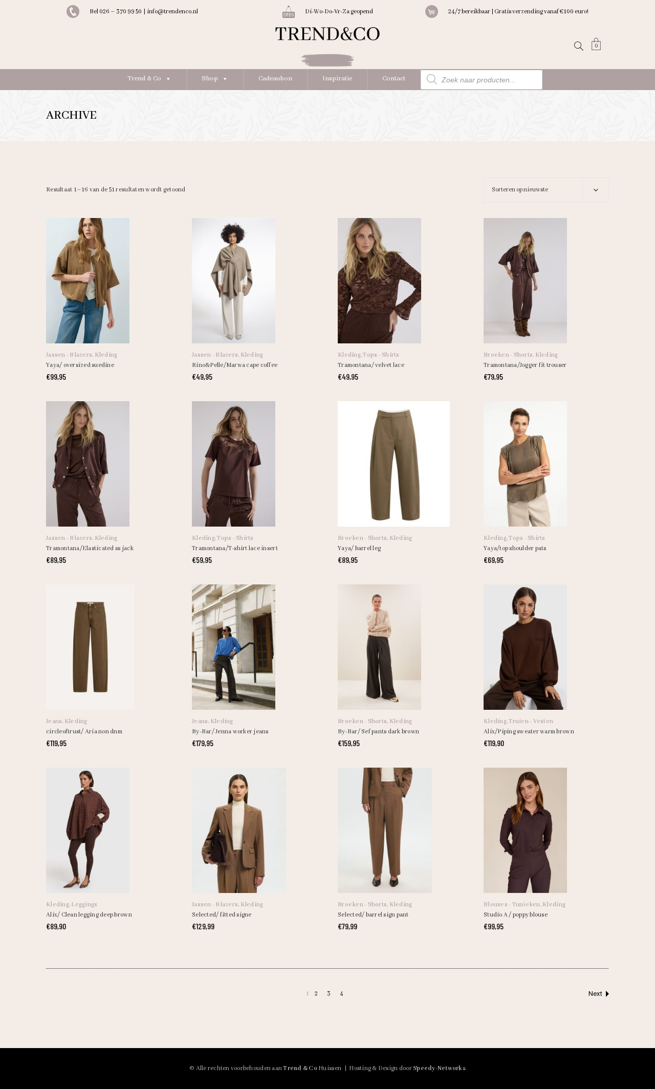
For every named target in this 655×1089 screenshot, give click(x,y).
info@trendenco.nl (172, 11)
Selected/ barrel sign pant (373, 915)
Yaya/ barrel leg (359, 548)
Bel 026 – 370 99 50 (116, 11)
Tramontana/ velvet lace (371, 365)
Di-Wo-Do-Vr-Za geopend (339, 11)
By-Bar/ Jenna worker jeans (230, 731)
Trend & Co (144, 78)
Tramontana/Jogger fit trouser (525, 365)
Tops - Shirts (381, 355)
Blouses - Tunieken (512, 904)
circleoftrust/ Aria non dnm (84, 731)
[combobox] (545, 190)
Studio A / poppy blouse (516, 915)
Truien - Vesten (531, 721)
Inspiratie (337, 78)
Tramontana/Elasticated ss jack (90, 548)
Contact (393, 78)
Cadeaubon (275, 78)
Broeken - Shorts (508, 355)
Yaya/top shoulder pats (515, 548)
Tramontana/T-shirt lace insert (235, 548)
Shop (210, 78)
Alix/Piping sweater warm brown (529, 731)
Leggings (84, 904)
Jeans (54, 721)
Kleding (106, 355)
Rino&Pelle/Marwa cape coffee (234, 365)
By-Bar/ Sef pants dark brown (378, 731)
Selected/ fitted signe (222, 915)
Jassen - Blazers (69, 355)
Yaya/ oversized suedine (80, 365)
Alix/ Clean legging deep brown (89, 915)
